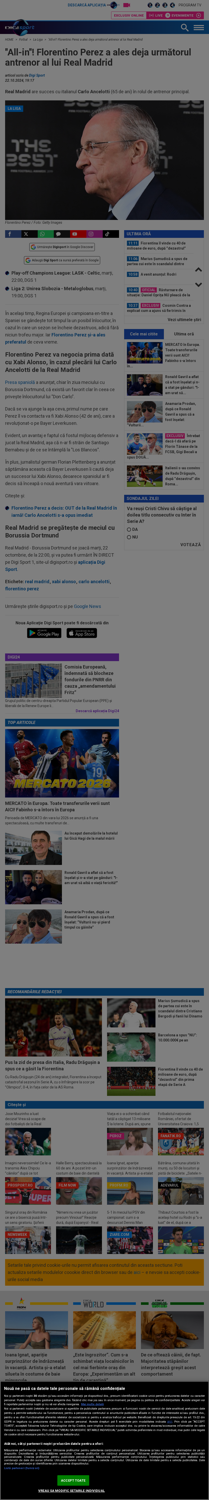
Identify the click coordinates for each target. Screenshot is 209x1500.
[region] (104, 1440)
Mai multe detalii (92, 1404)
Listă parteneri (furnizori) (21, 1468)
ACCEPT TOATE (73, 1480)
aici (169, 1421)
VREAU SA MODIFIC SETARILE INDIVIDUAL (71, 1491)
